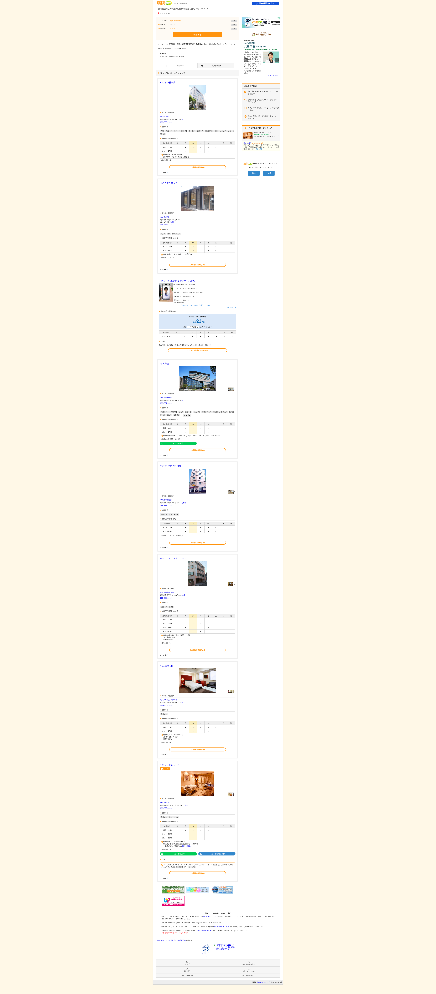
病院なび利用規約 (187, 975)
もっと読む (192, 867)
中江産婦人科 (166, 665)
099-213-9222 (166, 225)
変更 (234, 21)
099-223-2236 (166, 506)
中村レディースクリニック (173, 558)
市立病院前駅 (165, 803)
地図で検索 (216, 66)
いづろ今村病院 (167, 82)
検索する (197, 34)
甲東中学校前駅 (166, 398)
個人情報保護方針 (249, 975)
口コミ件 (166, 769)
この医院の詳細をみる (198, 167)
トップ (187, 964)
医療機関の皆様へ (267, 3)
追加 (234, 25)
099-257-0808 (166, 808)
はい (254, 173)
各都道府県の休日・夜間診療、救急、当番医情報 (262, 117)
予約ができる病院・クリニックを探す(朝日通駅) (263, 109)
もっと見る (186, 415)
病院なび (164, 2)
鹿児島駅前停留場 (167, 592)
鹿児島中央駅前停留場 (168, 700)
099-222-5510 (166, 598)
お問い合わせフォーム (205, 930)
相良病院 (164, 363)
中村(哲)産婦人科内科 (170, 466)
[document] (197, 127)
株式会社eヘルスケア (210, 916)
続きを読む (186, 846)
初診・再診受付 (179, 443)
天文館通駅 (164, 217)
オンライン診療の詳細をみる (197, 350)
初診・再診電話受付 (217, 854)
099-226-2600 (166, 122)
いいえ (268, 173)
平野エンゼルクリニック (172, 765)
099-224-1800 (166, 403)
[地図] (183, 119)
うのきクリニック (168, 183)
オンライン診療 (177, 281)
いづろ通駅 (164, 117)
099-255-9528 (166, 705)
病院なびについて (249, 971)
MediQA (187, 971)
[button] (246, 60)
